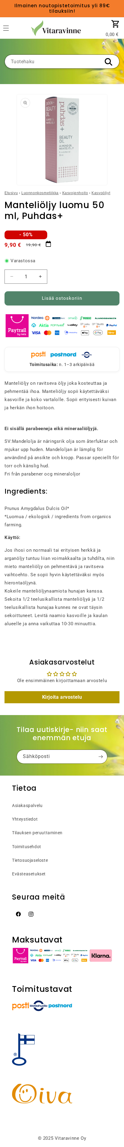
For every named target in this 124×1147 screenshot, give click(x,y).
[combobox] (62, 61)
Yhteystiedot (25, 819)
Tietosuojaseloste (30, 860)
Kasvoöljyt (100, 193)
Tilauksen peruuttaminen (37, 832)
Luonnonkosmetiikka (40, 193)
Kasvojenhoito (75, 193)
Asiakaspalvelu (27, 805)
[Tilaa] (100, 757)
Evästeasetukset (29, 873)
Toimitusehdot (26, 846)
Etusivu (11, 193)
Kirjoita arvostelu (62, 697)
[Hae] (108, 62)
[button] (115, 24)
